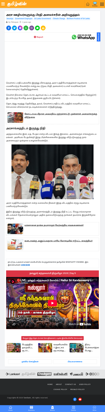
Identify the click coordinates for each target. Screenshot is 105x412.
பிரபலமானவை (75, 361)
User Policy (85, 384)
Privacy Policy (77, 389)
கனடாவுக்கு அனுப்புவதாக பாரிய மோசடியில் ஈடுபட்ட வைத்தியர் (58, 241)
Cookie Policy (60, 389)
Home (50, 384)
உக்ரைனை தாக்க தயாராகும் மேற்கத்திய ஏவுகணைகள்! (54, 225)
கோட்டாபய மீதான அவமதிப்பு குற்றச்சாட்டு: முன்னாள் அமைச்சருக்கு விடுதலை (60, 116)
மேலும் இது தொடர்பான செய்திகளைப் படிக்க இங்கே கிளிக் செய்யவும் (52, 338)
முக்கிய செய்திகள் (30, 361)
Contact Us (70, 384)
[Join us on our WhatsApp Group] (83, 37)
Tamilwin (27, 398)
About (59, 384)
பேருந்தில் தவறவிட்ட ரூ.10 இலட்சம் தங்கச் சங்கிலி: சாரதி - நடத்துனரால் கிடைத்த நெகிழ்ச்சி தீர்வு (28, 347)
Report (40, 37)
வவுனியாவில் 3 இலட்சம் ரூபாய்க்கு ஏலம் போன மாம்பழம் (60, 347)
